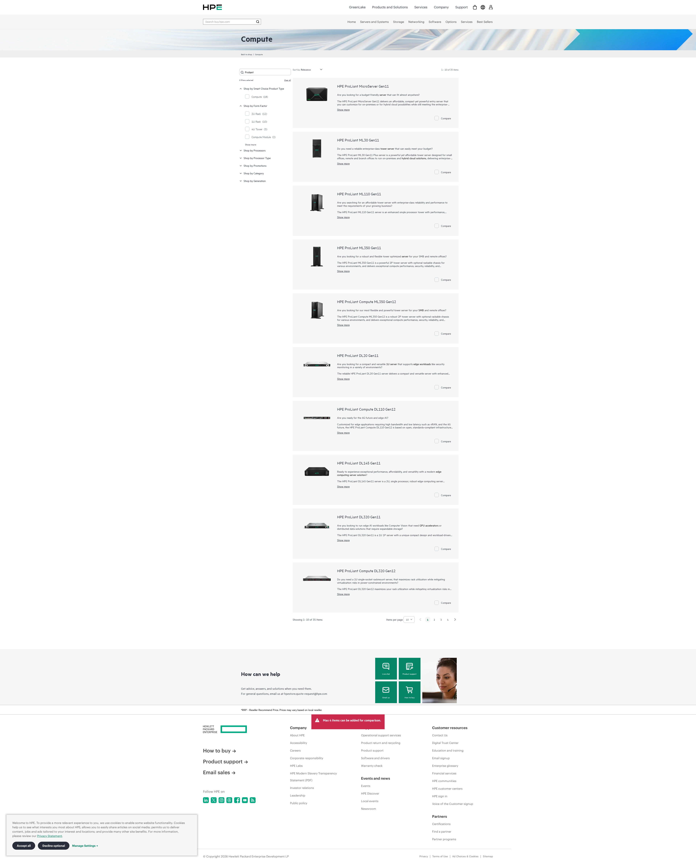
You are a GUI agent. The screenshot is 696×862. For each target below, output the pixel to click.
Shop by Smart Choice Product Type (264, 88)
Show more (250, 144)
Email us (386, 697)
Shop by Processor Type (257, 158)
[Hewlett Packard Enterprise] (212, 7)
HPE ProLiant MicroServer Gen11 (363, 86)
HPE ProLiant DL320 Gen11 (358, 517)
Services (420, 7)
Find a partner (441, 831)
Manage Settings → (85, 845)
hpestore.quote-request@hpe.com (305, 694)
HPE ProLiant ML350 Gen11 (359, 247)
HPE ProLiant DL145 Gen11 (358, 463)
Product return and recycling (380, 743)
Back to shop (246, 54)
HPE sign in (439, 796)
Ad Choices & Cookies (465, 856)
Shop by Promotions (255, 165)
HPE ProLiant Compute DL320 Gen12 (366, 570)
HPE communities (444, 781)
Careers (295, 750)
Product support (410, 673)
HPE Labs (296, 766)
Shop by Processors (255, 150)
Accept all (24, 845)
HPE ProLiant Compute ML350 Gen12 (366, 301)
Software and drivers (375, 758)
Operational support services (381, 735)
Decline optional (53, 845)
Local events (369, 801)
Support (461, 7)
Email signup (441, 758)
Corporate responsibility (306, 758)
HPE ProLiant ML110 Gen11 (359, 194)
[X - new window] (214, 800)
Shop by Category (254, 173)
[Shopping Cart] (475, 7)
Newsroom (368, 808)
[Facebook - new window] (237, 800)
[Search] (257, 22)
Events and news (375, 778)
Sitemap (488, 856)
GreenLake (357, 7)
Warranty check (371, 766)
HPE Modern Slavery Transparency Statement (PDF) (313, 777)
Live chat (386, 673)
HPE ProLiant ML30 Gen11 (358, 140)
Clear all (287, 80)
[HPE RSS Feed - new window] (253, 800)
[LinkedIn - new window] (206, 800)
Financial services (444, 773)
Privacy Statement (49, 836)
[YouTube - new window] (245, 800)
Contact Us (440, 735)
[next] (455, 619)
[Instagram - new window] (221, 800)
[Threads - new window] (229, 800)
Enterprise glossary (445, 766)
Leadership (297, 795)
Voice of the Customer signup (452, 804)
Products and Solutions (390, 7)
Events (365, 786)
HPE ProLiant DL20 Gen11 (357, 355)
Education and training (447, 750)
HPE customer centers (447, 788)
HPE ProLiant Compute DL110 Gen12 (366, 409)
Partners (439, 816)
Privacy (423, 856)
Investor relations (302, 788)
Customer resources (449, 727)
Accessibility (298, 743)
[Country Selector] (483, 7)
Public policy (298, 803)
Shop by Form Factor (255, 105)
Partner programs (444, 839)
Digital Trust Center (445, 743)
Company (441, 7)
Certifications (441, 824)
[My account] (491, 7)
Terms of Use (440, 856)
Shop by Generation (255, 180)
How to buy (410, 697)
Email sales (216, 772)
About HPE (297, 735)
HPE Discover (370, 793)
